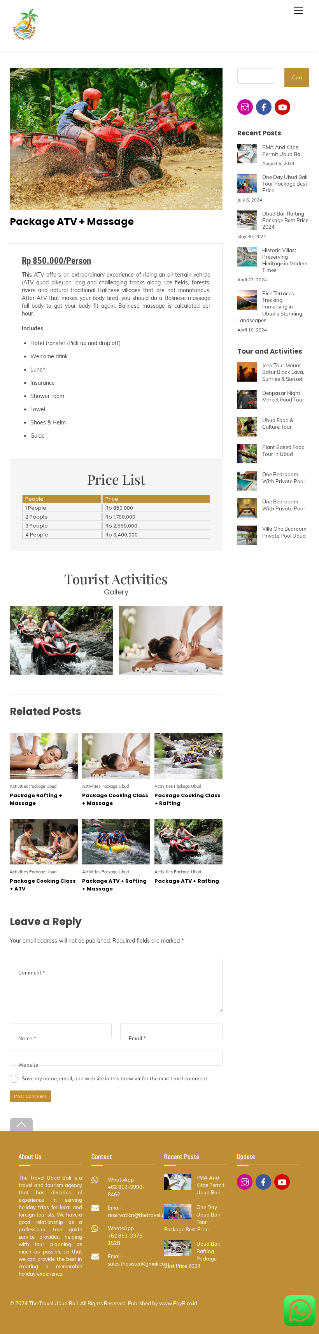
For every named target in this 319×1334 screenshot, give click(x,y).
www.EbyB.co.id (178, 1303)
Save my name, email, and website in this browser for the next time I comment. (115, 1078)
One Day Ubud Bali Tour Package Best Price (284, 184)
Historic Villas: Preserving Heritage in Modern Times (285, 260)
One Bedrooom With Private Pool (283, 477)
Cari (297, 77)
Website (28, 1065)
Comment (32, 972)
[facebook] (264, 106)
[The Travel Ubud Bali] (25, 38)
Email (137, 1038)
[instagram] (245, 106)
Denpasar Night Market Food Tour (283, 396)
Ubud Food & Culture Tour (277, 423)
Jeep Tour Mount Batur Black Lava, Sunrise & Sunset (283, 372)
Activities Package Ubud (33, 786)
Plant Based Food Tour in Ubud (283, 450)
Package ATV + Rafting (186, 881)
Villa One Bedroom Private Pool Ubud (284, 532)
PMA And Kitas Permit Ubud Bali (282, 150)
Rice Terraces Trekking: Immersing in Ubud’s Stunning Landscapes (269, 306)
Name (27, 1038)
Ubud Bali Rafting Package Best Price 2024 (285, 220)
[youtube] (282, 106)
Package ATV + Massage (72, 221)
